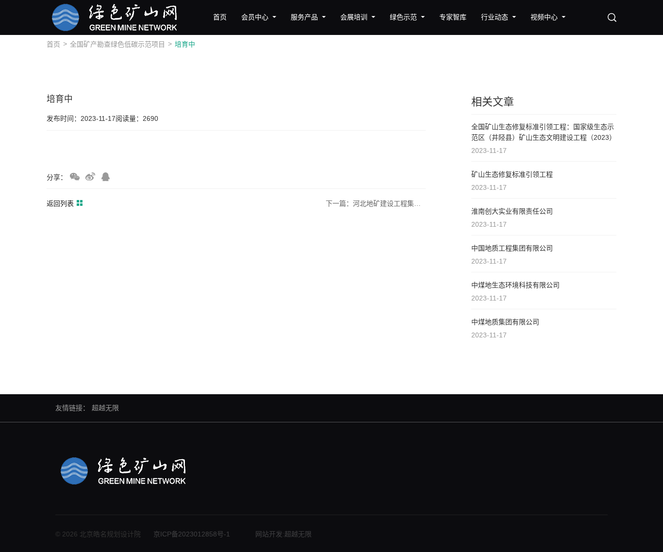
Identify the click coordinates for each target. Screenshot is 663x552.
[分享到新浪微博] (90, 176)
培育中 (185, 44)
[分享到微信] (75, 176)
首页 (53, 44)
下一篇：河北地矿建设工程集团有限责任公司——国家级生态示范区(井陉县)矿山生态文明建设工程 (376, 203)
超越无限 (105, 408)
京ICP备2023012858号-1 (191, 534)
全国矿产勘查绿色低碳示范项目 (117, 44)
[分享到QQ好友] (106, 176)
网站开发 (268, 534)
